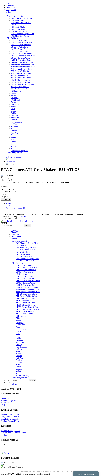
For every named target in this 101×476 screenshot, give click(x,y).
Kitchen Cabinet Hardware (11, 421)
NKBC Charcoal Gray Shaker (22, 84)
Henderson (15, 117)
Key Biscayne (16, 122)
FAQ (3, 405)
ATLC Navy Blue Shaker (21, 73)
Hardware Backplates (19, 151)
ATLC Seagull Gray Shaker (22, 69)
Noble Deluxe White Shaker (22, 62)
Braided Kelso (16, 104)
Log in (13, 382)
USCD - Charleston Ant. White (23, 56)
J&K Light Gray (17, 20)
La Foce (14, 124)
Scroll (13, 140)
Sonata (13, 142)
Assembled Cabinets (15, 16)
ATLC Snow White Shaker (21, 71)
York (13, 148)
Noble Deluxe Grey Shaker (21, 60)
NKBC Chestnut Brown (20, 80)
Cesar (13, 109)
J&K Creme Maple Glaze (21, 29)
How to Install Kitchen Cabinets (13, 433)
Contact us (5, 398)
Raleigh (14, 135)
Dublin (13, 113)
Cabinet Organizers (14, 153)
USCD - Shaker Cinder (20, 49)
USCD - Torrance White (20, 58)
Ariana (13, 95)
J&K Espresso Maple (19, 31)
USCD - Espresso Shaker (21, 45)
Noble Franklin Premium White (23, 67)
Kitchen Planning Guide (10, 431)
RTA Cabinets (12, 38)
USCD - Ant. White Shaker (21, 42)
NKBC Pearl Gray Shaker (21, 78)
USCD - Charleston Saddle (21, 53)
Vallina (13, 146)
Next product (12, 161)
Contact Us (10, 7)
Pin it (8, 206)
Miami (13, 128)
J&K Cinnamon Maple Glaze (22, 34)
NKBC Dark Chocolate (20, 87)
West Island (15, 100)
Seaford (14, 137)
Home (8, 3)
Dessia (13, 111)
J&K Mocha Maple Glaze (21, 23)
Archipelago (15, 98)
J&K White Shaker (18, 27)
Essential (14, 115)
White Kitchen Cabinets (10, 414)
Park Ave (14, 133)
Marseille (14, 126)
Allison (14, 93)
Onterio (14, 131)
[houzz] (5, 453)
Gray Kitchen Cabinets (10, 417)
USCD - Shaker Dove (19, 51)
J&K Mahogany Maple (20, 36)
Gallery (9, 12)
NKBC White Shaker (19, 76)
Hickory (14, 120)
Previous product (14, 157)
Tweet (8, 204)
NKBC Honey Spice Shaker (22, 82)
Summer (14, 144)
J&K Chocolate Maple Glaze (22, 18)
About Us (10, 5)
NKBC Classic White (19, 89)
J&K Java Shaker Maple (20, 25)
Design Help (11, 10)
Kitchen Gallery (7, 435)
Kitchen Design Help (9, 401)
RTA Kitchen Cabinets (10, 419)
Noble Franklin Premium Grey (23, 64)
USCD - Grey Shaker (19, 40)
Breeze (13, 106)
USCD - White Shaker (19, 47)
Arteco (13, 102)
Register (14, 385)
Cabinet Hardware (14, 91)
